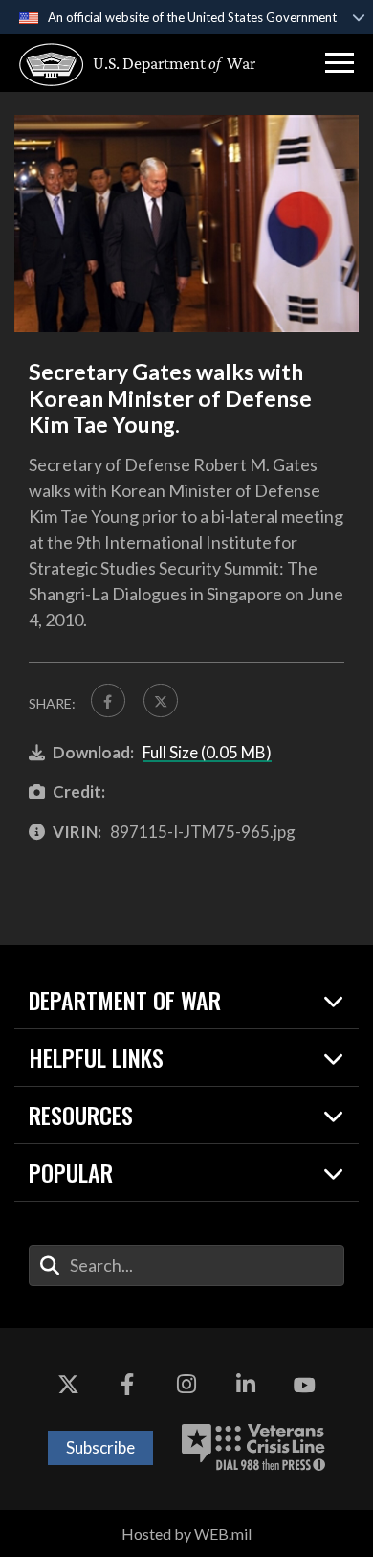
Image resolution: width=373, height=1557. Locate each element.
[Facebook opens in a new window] (127, 1386)
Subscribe (100, 1447)
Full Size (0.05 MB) (207, 752)
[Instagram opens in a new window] (186, 1386)
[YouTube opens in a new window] (304, 1386)
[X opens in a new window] (69, 1386)
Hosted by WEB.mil (186, 1533)
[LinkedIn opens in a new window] (246, 1386)
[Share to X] (160, 701)
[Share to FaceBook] (108, 701)
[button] (339, 63)
